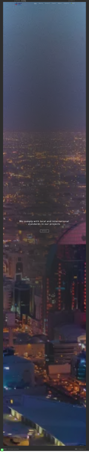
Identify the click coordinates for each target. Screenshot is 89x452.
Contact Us (66, 3)
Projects (54, 3)
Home (35, 3)
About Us (41, 3)
